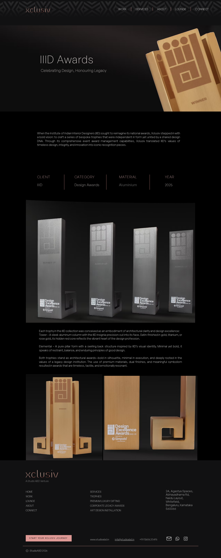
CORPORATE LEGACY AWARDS (107, 505)
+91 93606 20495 (148, 539)
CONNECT (31, 510)
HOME (29, 491)
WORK (29, 496)
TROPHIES (96, 496)
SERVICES (95, 491)
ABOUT (30, 505)
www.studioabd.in (99, 539)
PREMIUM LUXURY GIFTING (105, 501)
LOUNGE (30, 501)
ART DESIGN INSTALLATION (105, 510)
